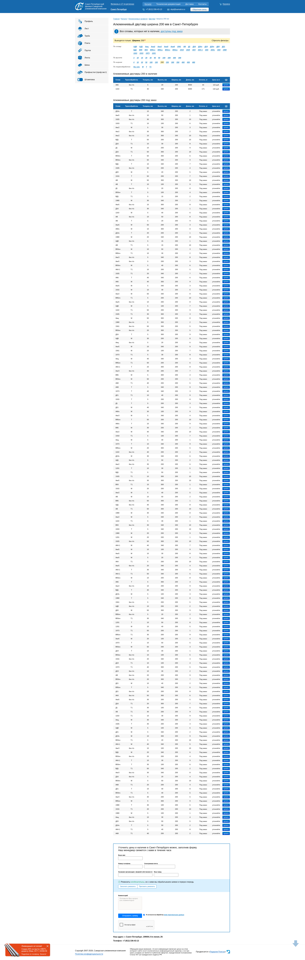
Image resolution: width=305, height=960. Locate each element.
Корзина (226, 4)
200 (169, 58)
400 (183, 62)
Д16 (194, 46)
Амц (147, 46)
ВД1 (135, 50)
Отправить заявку (130, 916)
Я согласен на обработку (165, 915)
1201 (154, 53)
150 (156, 62)
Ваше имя (121, 855)
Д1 (189, 46)
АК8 (218, 50)
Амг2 (153, 46)
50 (159, 58)
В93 (146, 50)
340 (179, 58)
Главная (116, 19)
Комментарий (123, 895)
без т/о (136, 67)
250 (167, 62)
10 (138, 58)
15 (142, 58)
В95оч (160, 50)
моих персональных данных (174, 915)
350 (177, 62)
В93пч (167, 50)
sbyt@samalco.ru (177, 9)
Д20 (218, 46)
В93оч (175, 50)
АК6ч (213, 50)
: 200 (139, 40)
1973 (148, 53)
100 (164, 58)
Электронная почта (151, 863)
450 (188, 62)
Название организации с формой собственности (135, 872)
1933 (141, 53)
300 (174, 58)
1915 (182, 50)
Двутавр (152, 19)
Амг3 (160, 46)
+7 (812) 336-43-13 (154, 9)
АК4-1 (200, 50)
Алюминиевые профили (138, 19)
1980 (225, 50)
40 (155, 58)
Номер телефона (124, 863)
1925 (188, 50)
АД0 (135, 46)
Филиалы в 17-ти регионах (122, 4)
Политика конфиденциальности (89, 954)
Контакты (202, 4)
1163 (135, 53)
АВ (184, 46)
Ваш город (157, 872)
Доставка (189, 4)
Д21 (223, 46)
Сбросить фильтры (220, 40)
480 (193, 62)
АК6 (206, 50)
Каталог (148, 4)
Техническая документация (168, 4)
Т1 (150, 67)
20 (146, 58)
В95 (140, 50)
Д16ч (200, 46)
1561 (179, 46)
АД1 (141, 46)
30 (151, 58)
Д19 (206, 46)
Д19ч (212, 46)
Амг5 (166, 46)
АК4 (194, 50)
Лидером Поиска (217, 952)
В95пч (152, 50)
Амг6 (173, 46)
